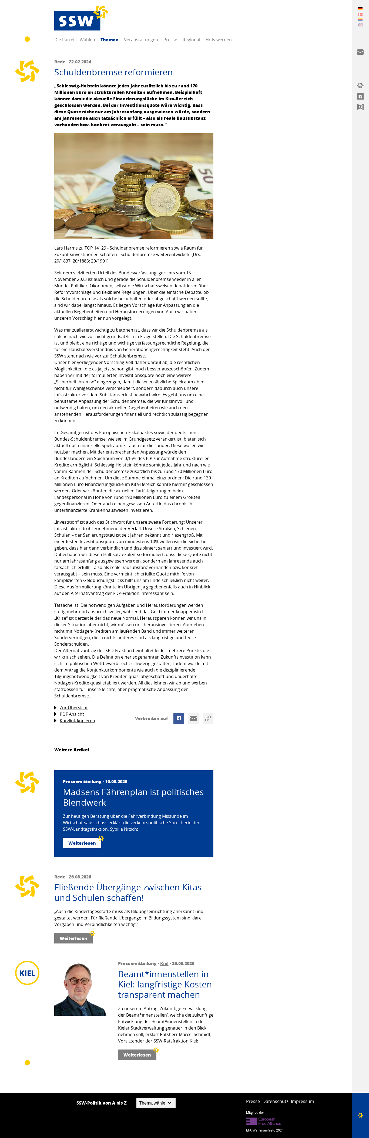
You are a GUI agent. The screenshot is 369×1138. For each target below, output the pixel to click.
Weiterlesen (82, 843)
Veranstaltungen (141, 40)
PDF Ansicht (72, 714)
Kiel (164, 963)
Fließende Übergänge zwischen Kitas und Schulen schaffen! (128, 892)
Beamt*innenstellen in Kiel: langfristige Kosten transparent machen (165, 984)
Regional (191, 40)
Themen (109, 39)
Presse (170, 40)
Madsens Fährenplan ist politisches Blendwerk (133, 797)
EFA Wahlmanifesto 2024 (265, 1130)
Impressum (302, 1101)
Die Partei (64, 40)
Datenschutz (275, 1101)
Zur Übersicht (74, 708)
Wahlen (87, 40)
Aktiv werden (219, 40)
